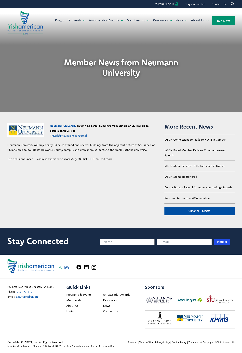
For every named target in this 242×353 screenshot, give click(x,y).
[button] (84, 20)
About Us (72, 306)
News (106, 306)
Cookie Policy (179, 342)
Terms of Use (146, 342)
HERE (91, 159)
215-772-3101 (25, 291)
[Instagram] (94, 267)
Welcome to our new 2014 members (187, 198)
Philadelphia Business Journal (68, 135)
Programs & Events (79, 294)
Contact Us (110, 311)
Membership (74, 300)
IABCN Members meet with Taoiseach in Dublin (194, 166)
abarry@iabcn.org (27, 296)
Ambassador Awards (116, 294)
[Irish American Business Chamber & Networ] (38, 266)
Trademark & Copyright (200, 342)
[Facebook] (78, 267)
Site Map (132, 342)
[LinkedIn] (86, 267)
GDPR (218, 342)
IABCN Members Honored (180, 176)
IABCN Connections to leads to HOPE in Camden (195, 139)
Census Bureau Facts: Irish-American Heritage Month (198, 187)
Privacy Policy (162, 342)
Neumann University (63, 125)
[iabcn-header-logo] (25, 23)
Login (70, 311)
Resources (110, 300)
